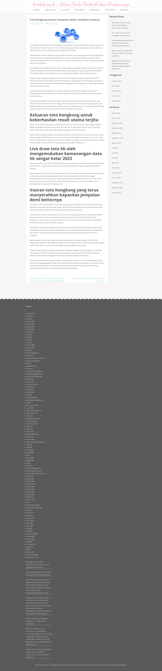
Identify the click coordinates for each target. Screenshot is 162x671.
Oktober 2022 (116, 193)
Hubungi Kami (50, 10)
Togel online (30, 518)
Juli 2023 (115, 148)
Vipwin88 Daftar (31, 366)
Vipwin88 (29, 319)
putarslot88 (30, 458)
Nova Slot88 (30, 327)
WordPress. (123, 665)
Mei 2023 (115, 158)
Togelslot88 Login (32, 434)
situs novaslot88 (31, 534)
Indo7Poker (30, 387)
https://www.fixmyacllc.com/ (35, 358)
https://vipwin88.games (34, 377)
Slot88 (28, 363)
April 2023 (115, 163)
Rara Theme (103, 665)
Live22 (28, 455)
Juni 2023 (115, 153)
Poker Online (94, 10)
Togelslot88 (30, 314)
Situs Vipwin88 (31, 544)
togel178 (29, 340)
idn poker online (31, 384)
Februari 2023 (116, 173)
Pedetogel (29, 523)
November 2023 (117, 128)
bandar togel (30, 439)
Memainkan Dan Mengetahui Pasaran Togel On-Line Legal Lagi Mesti (122, 53)
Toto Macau (30, 332)
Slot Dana (29, 369)
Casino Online (110, 10)
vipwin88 (29, 395)
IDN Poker (29, 513)
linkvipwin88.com (32, 397)
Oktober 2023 (116, 133)
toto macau (30, 437)
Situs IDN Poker (40, 631)
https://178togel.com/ (33, 468)
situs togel (29, 526)
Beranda (37, 10)
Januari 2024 (116, 118)
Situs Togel (30, 521)
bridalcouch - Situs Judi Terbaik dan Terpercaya (57, 665)
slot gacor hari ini (32, 557)
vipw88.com (30, 379)
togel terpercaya (32, 424)
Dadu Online (30, 500)
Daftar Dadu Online (33, 505)
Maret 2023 (116, 168)
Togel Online (79, 10)
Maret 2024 (116, 113)
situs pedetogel (31, 421)
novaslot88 (30, 408)
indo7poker (30, 382)
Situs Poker (30, 432)
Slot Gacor (29, 316)
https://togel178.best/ (33, 471)
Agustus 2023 (116, 143)
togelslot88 (30, 460)
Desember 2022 (117, 183)
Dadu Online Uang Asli (37, 575)
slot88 (28, 403)
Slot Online (64, 10)
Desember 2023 (117, 123)
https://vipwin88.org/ (33, 361)
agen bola (29, 547)
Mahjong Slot (30, 484)
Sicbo (28, 502)
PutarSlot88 (30, 321)
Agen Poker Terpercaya (34, 508)
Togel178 (29, 426)
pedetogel (29, 416)
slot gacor (29, 466)
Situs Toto (29, 429)
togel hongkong (45, 263)
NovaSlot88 (30, 324)
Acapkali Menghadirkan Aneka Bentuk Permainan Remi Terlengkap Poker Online (122, 43)
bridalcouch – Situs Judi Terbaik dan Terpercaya (81, 4)
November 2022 (117, 188)
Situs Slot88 (30, 481)
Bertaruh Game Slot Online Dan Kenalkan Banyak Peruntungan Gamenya (121, 25)
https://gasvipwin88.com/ (35, 400)
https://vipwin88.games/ (34, 374)
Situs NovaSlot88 (32, 555)
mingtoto (29, 335)
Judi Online (124, 10)
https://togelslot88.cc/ (35, 371)
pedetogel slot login (33, 418)
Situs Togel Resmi (32, 405)
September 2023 (117, 138)
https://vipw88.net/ (32, 353)
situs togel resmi (32, 413)
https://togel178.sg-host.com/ (36, 473)
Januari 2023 (116, 178)
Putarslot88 (30, 536)
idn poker (29, 342)
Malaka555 (30, 356)
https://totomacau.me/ (34, 411)
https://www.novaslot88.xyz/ (36, 442)
